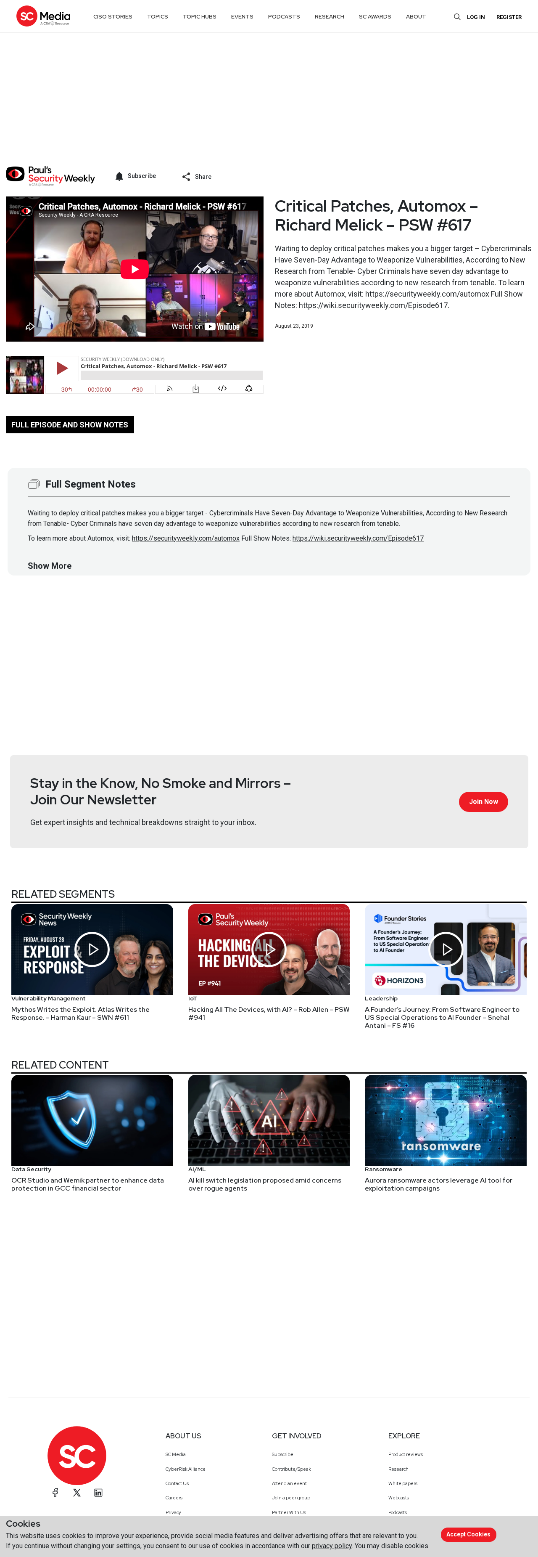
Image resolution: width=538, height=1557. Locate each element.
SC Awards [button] (375, 16)
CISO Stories (112, 16)
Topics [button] (157, 16)
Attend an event (289, 1483)
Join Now (483, 802)
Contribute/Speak (291, 1469)
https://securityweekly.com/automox (186, 538)
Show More (49, 566)
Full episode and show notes (69, 424)
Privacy (173, 1512)
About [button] (416, 16)
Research (398, 1469)
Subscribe (282, 1454)
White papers (402, 1483)
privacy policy (332, 1546)
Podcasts (397, 1512)
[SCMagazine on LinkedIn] (98, 1493)
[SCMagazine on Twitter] (77, 1493)
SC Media (176, 1454)
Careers (174, 1498)
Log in (476, 17)
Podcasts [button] (284, 16)
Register (509, 17)
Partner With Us (289, 1512)
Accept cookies (468, 1534)
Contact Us (177, 1483)
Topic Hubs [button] (199, 16)
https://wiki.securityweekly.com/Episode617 (358, 538)
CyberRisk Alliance (186, 1469)
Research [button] (329, 16)
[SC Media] (43, 16)
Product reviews (405, 1454)
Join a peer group (291, 1498)
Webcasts (398, 1498)
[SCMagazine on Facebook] (55, 1493)
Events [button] (242, 16)
